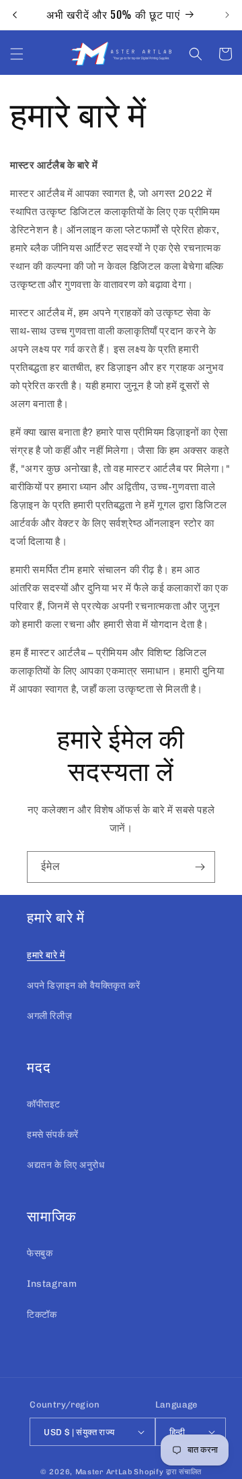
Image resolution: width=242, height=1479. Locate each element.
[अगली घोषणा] (227, 15)
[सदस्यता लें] (199, 867)
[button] (17, 54)
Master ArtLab (103, 1472)
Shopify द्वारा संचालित (168, 1472)
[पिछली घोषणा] (15, 15)
